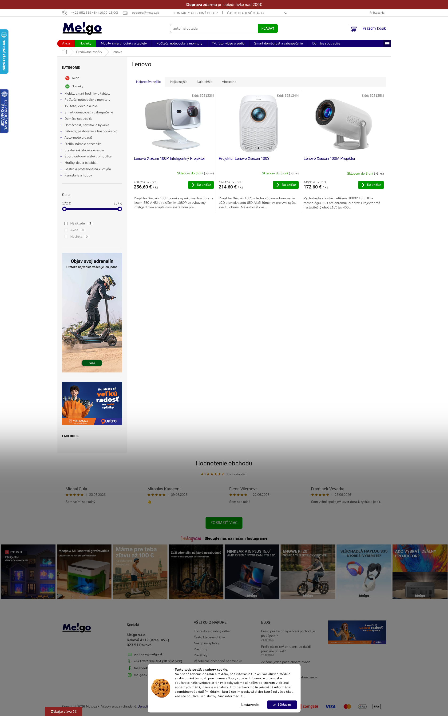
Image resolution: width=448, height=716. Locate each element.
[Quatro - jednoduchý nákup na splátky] (92, 403)
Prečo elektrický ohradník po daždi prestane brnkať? (286, 648)
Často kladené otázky (245, 13)
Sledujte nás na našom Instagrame (236, 538)
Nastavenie (250, 704)
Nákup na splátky (206, 643)
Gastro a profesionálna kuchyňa (87, 169)
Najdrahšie (204, 82)
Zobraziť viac (224, 522)
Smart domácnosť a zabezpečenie (88, 112)
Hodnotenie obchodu (224, 463)
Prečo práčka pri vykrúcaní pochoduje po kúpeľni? (288, 633)
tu (243, 696)
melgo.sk (140, 675)
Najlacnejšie (178, 82)
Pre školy (200, 655)
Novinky (77, 86)
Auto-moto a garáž (78, 137)
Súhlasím (284, 704)
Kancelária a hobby (78, 175)
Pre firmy (200, 649)
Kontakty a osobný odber (196, 13)
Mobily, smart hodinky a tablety (87, 93)
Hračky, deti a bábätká (80, 162)
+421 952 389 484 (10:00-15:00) (158, 661)
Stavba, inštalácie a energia (84, 150)
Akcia (75, 78)
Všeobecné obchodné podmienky (218, 661)
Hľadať (268, 28)
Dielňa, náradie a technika (82, 144)
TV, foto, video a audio (80, 106)
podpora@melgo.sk (148, 654)
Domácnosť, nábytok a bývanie (86, 125)
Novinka (79, 236)
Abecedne (229, 82)
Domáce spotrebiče (78, 118)
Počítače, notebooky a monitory (87, 99)
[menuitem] (66, 43)
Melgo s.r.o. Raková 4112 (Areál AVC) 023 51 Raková (148, 639)
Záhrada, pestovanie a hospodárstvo (90, 131)
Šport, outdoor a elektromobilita (87, 156)
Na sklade (80, 223)
